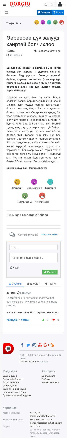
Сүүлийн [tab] (16, 283)
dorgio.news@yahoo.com (42, 416)
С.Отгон (11, 50)
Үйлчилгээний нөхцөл (14, 388)
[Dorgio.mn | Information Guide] (8, 348)
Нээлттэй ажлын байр (14, 392)
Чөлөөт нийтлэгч (50, 382)
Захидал (55, 50)
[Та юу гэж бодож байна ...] (33, 257)
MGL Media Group (28, 361)
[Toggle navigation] (6, 12)
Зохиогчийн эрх (11, 382)
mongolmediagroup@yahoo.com (46, 422)
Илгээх (51, 272)
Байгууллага (48, 376)
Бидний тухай (10, 376)
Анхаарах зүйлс (49, 234)
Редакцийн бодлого (13, 379)
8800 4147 (35, 419)
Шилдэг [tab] (34, 283)
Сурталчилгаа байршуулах (17, 395)
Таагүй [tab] (51, 283)
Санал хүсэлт (10, 385)
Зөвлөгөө (43, 50)
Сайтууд (46, 379)
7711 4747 (35, 412)
